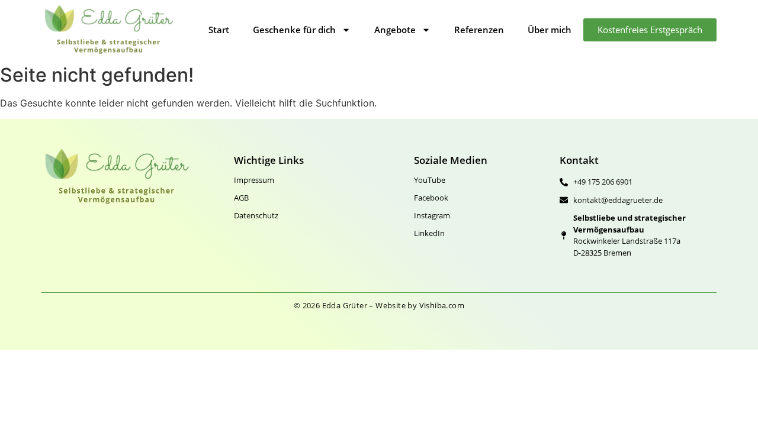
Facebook (431, 197)
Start (218, 30)
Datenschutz (256, 215)
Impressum (254, 180)
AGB (241, 197)
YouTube (429, 180)
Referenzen (479, 30)
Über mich (549, 30)
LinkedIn (429, 233)
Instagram (432, 215)
